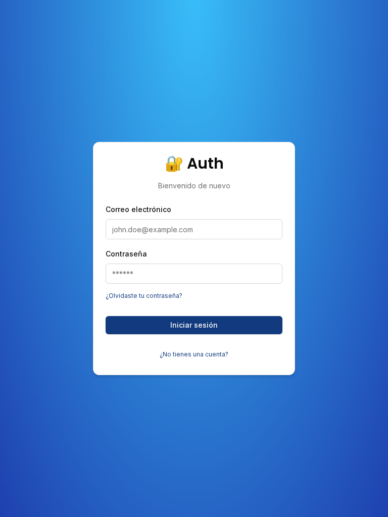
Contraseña (126, 253)
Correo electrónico (138, 209)
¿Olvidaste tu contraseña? (144, 295)
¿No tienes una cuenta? (194, 354)
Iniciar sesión (194, 325)
